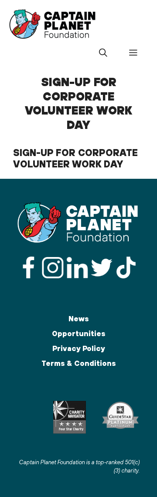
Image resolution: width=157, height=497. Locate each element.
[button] (102, 53)
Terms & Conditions (78, 363)
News (78, 318)
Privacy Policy (78, 348)
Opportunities (78, 333)
